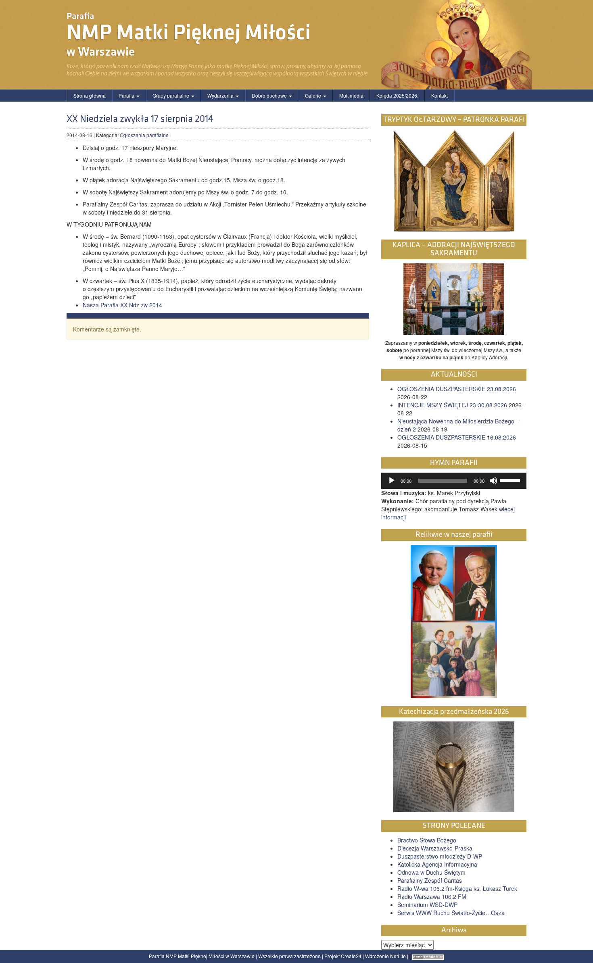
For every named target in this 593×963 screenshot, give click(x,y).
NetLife (398, 956)
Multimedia (351, 95)
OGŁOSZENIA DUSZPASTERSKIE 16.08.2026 (456, 437)
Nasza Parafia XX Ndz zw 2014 (122, 305)
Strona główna (89, 95)
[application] (453, 481)
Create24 (351, 956)
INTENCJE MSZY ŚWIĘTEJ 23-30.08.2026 (452, 405)
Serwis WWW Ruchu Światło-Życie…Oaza (451, 913)
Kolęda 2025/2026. (397, 95)
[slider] (511, 480)
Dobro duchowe (270, 95)
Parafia (127, 95)
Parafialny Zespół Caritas (429, 880)
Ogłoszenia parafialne (144, 134)
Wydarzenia (221, 95)
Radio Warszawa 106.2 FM (431, 896)
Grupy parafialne (171, 95)
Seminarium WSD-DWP (427, 904)
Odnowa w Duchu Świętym (431, 872)
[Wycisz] (493, 481)
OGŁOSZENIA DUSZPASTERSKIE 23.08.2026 (456, 389)
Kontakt (439, 95)
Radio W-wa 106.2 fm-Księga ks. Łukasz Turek (457, 888)
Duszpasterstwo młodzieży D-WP (439, 856)
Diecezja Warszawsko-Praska (434, 848)
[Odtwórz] (392, 481)
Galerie (313, 95)
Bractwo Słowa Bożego (426, 840)
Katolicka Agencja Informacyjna (437, 864)
